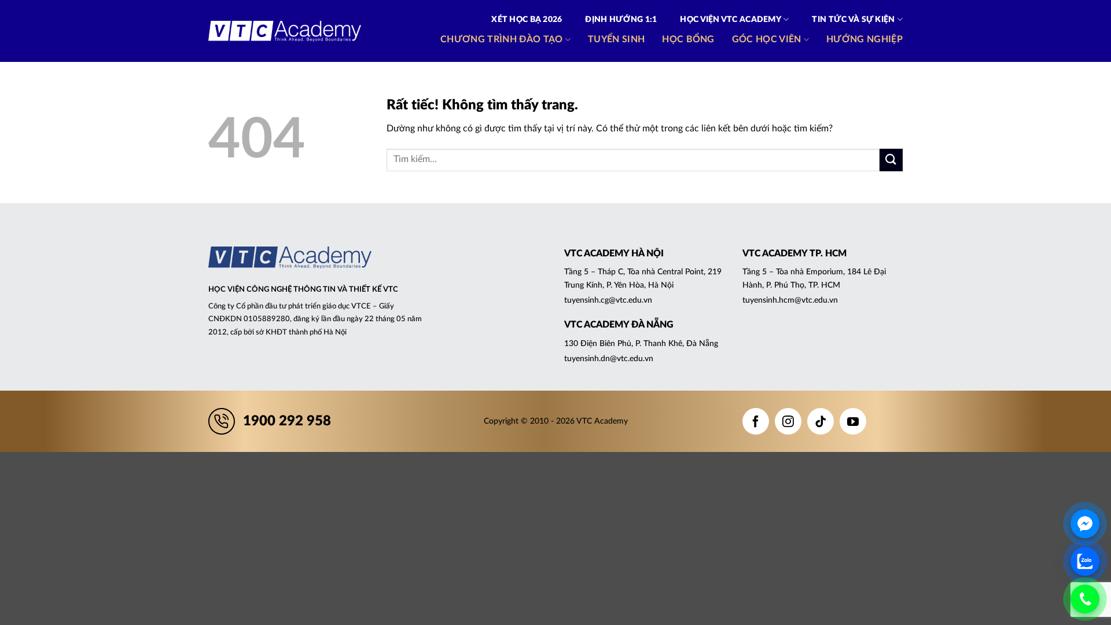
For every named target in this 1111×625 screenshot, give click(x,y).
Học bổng (688, 39)
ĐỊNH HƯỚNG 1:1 (621, 20)
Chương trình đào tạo (501, 39)
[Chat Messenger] (1084, 523)
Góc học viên (766, 39)
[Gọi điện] (1084, 598)
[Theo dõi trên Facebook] (755, 421)
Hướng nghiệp (864, 39)
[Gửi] (891, 160)
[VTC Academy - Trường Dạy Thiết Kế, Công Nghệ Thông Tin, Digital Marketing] (284, 31)
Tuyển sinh (616, 39)
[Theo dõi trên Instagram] (788, 421)
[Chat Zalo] (1084, 561)
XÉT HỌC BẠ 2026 (526, 20)
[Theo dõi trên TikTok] (820, 421)
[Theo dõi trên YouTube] (853, 421)
